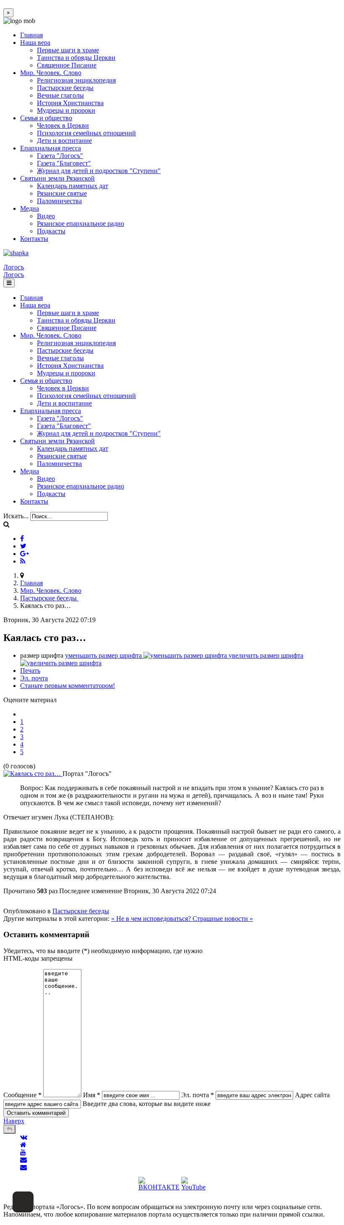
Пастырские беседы (65, 87)
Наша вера (35, 42)
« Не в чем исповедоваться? (152, 918)
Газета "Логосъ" (60, 155)
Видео (46, 216)
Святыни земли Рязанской (57, 178)
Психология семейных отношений (86, 133)
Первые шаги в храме (68, 50)
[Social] (22, 538)
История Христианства (70, 102)
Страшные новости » (223, 918)
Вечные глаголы (60, 95)
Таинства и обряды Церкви (76, 57)
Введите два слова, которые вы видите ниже (147, 1103)
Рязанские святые (62, 193)
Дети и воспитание (64, 140)
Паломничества (59, 200)
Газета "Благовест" (64, 163)
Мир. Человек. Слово (50, 72)
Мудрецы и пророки (66, 110)
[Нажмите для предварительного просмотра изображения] (33, 773)
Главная (31, 35)
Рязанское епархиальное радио (80, 223)
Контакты (34, 238)
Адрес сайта (312, 1094)
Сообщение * (22, 1094)
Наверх (13, 1120)
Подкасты (51, 231)
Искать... (16, 515)
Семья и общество (46, 117)
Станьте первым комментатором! (67, 685)
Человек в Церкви (63, 125)
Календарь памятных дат (72, 185)
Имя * (91, 1094)
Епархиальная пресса (50, 148)
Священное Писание (66, 65)
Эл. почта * (197, 1094)
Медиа (29, 208)
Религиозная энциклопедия (76, 80)
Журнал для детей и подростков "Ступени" (99, 170)
